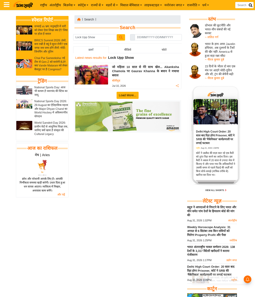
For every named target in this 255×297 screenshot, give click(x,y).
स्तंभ (212, 19)
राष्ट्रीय (43, 5)
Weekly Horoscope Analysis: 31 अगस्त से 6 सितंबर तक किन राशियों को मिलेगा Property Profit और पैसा (208, 231)
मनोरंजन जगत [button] (173, 5)
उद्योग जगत (231, 260)
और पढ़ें (61, 194)
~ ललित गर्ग (211, 37)
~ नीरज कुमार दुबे (214, 59)
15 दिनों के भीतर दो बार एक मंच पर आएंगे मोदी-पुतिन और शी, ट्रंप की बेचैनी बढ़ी (220, 70)
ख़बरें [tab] (91, 49)
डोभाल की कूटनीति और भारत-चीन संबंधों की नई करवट (218, 29)
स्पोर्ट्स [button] (82, 5)
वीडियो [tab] (127, 49)
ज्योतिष (233, 240)
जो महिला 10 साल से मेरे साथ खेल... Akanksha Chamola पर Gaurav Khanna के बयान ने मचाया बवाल (145, 71)
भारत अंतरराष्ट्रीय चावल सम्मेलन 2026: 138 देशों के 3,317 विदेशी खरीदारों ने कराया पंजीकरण (211, 250)
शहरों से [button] (110, 5)
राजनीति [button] (192, 5)
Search (89, 19)
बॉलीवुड (116, 80)
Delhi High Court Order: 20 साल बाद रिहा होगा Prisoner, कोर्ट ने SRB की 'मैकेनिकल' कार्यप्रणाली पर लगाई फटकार (211, 270)
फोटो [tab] (164, 49)
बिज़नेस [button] (68, 5)
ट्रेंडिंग (42, 81)
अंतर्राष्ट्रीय (55, 5)
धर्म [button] (204, 5)
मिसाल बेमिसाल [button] (129, 5)
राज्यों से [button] (96, 5)
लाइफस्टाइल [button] (151, 5)
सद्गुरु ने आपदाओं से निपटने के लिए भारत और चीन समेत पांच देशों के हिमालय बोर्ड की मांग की (211, 211)
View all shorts (215, 190)
